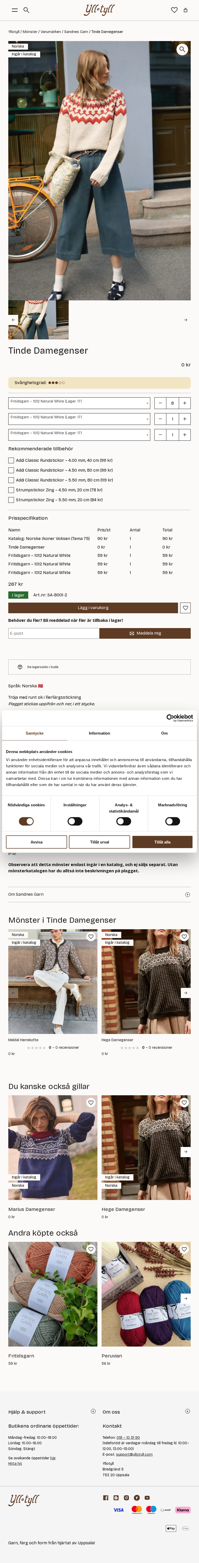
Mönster (30, 32)
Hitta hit (15, 1463)
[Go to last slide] (13, 320)
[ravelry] (137, 1498)
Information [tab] (99, 733)
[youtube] (147, 1498)
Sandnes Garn (76, 32)
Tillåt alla (162, 842)
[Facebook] (106, 1498)
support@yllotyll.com (134, 1454)
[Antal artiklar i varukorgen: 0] (185, 10)
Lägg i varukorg (93, 607)
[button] (38, 319)
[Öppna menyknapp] (14, 10)
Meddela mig (149, 633)
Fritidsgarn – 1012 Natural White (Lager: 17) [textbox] (46, 401)
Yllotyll (13, 32)
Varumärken (51, 32)
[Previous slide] (13, 993)
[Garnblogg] (116, 1498)
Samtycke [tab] (35, 733)
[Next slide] (186, 320)
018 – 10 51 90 (128, 1437)
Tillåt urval (99, 842)
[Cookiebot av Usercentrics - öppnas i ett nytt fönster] (170, 718)
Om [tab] (164, 733)
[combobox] (79, 403)
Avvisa (36, 842)
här (52, 1458)
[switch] (75, 821)
